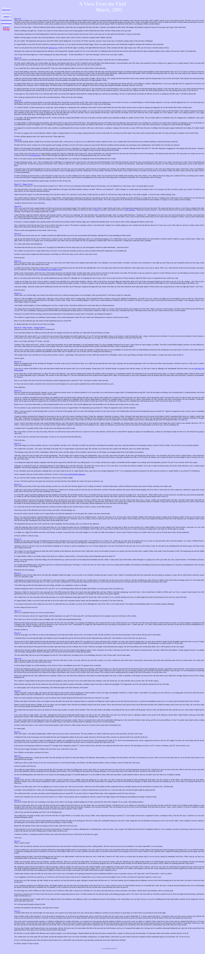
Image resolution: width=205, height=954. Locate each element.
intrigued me (53, 48)
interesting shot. (35, 155)
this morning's (130, 210)
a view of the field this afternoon (74, 474)
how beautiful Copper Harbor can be (49, 269)
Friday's (97, 210)
